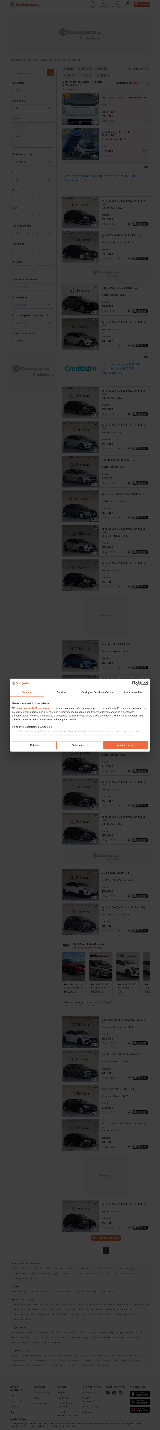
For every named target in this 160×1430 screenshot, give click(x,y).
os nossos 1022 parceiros (34, 708)
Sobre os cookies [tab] (133, 692)
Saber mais (78, 745)
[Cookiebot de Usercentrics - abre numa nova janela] (134, 683)
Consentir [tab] (27, 692)
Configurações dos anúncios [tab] (97, 692)
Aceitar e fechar (125, 745)
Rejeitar (34, 745)
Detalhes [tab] (62, 692)
